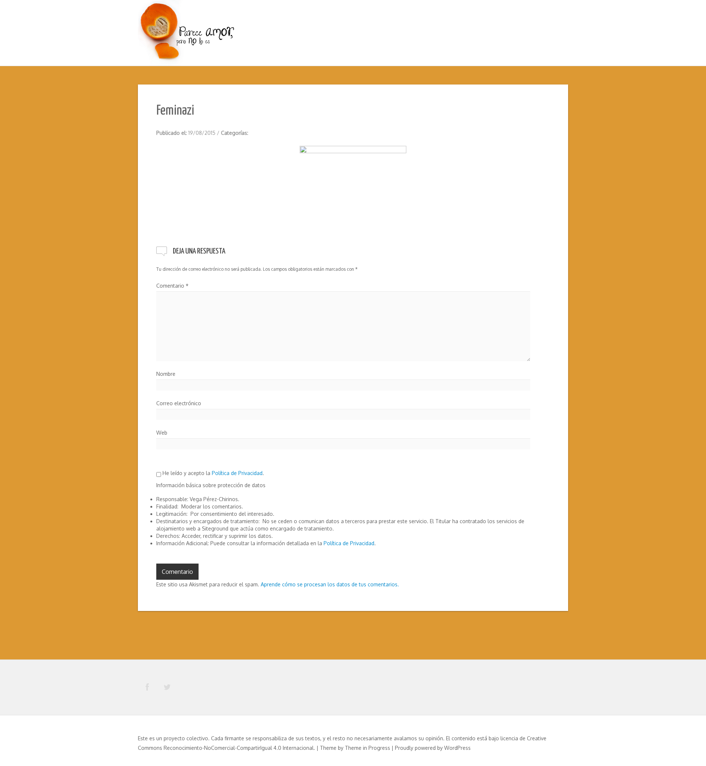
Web (161, 432)
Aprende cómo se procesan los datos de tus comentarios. (330, 584)
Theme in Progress (367, 748)
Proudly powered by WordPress (433, 748)
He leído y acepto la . (212, 473)
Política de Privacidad (237, 473)
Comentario (172, 286)
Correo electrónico (178, 403)
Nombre (165, 374)
